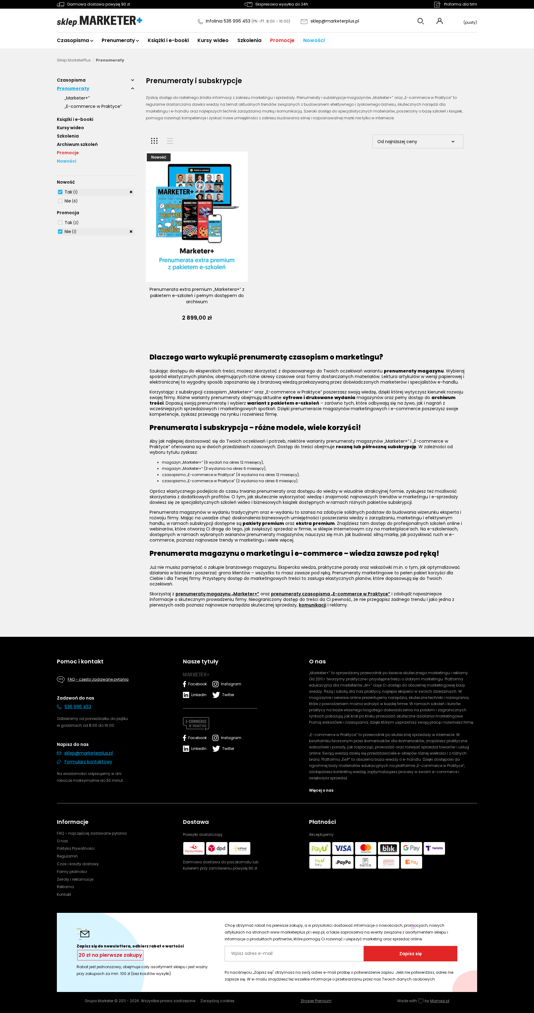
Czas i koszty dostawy (78, 863)
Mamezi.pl (439, 1000)
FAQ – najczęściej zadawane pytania (92, 833)
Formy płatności (72, 871)
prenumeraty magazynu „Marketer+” (217, 594)
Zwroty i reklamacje (75, 879)
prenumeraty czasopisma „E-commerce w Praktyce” (330, 594)
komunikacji (312, 605)
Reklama (65, 886)
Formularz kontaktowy (88, 762)
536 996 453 (78, 707)
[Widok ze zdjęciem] (154, 141)
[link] (95, 192)
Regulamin (67, 856)
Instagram (230, 684)
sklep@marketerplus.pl (335, 21)
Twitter (228, 694)
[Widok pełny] (170, 141)
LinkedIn (198, 694)
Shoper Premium (316, 1000)
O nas (62, 841)
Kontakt (64, 894)
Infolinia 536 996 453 (229, 21)
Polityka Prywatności (76, 848)
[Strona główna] (99, 21)
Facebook (197, 684)
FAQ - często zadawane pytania (98, 679)
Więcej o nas (321, 790)
